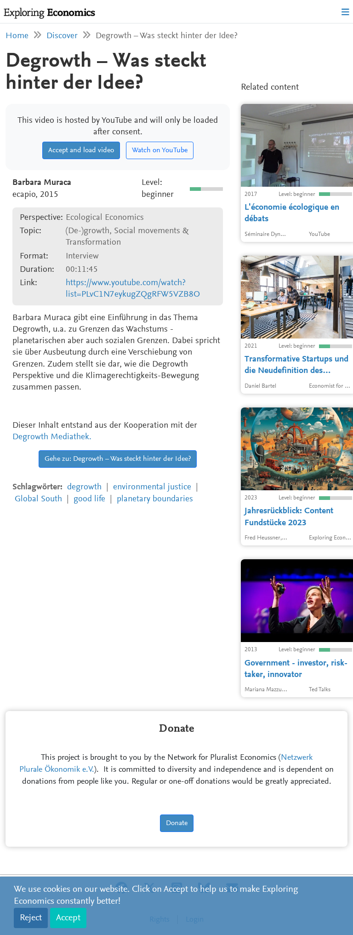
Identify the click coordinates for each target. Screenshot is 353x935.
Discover (62, 36)
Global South (38, 499)
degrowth (84, 487)
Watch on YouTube (160, 150)
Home (17, 36)
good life (89, 499)
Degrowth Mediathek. (51, 437)
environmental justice (152, 487)
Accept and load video (81, 150)
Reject (31, 918)
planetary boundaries (155, 499)
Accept (68, 918)
